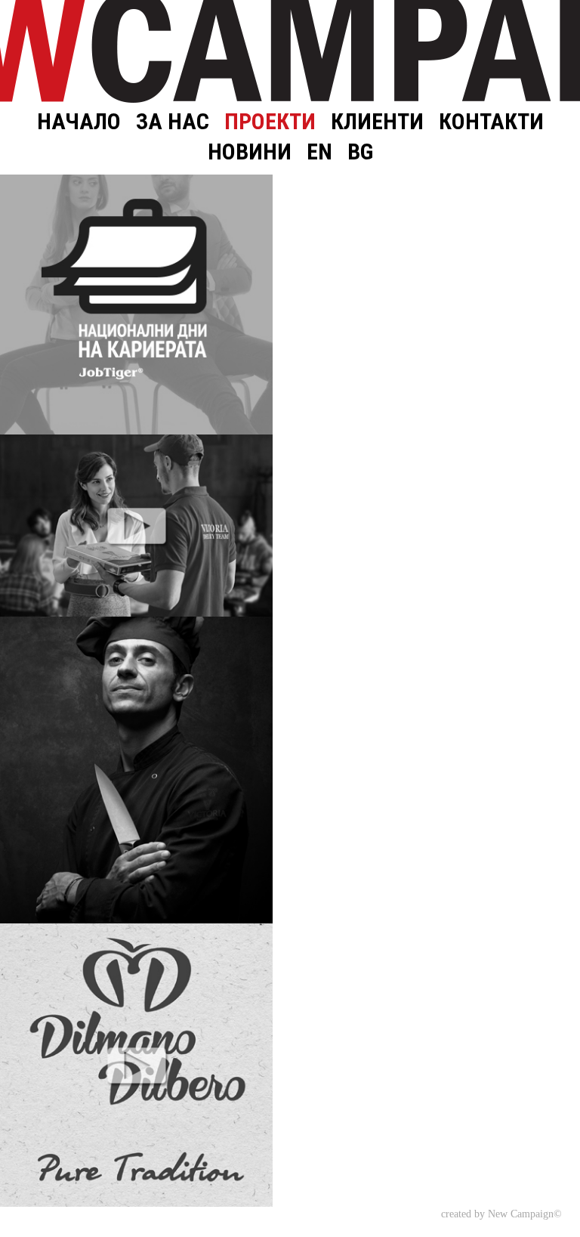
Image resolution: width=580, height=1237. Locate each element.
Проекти (270, 121)
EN (319, 151)
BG (360, 151)
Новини (250, 151)
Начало (79, 121)
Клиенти (377, 121)
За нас (172, 121)
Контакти (491, 121)
